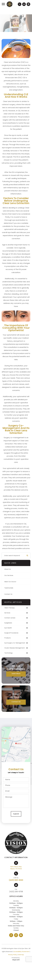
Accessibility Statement (21, 951)
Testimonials (8, 588)
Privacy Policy (12, 955)
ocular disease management (14, 648)
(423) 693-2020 (16, 880)
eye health (8, 628)
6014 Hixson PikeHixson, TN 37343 (16, 868)
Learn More (16, 673)
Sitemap (21, 955)
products (7, 638)
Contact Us (8, 594)
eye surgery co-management (14, 643)
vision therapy (9, 608)
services (7, 613)
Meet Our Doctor (10, 582)
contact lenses (9, 618)
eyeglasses (8, 623)
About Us (7, 569)
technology (8, 653)
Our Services (8, 575)
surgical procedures (11, 633)
